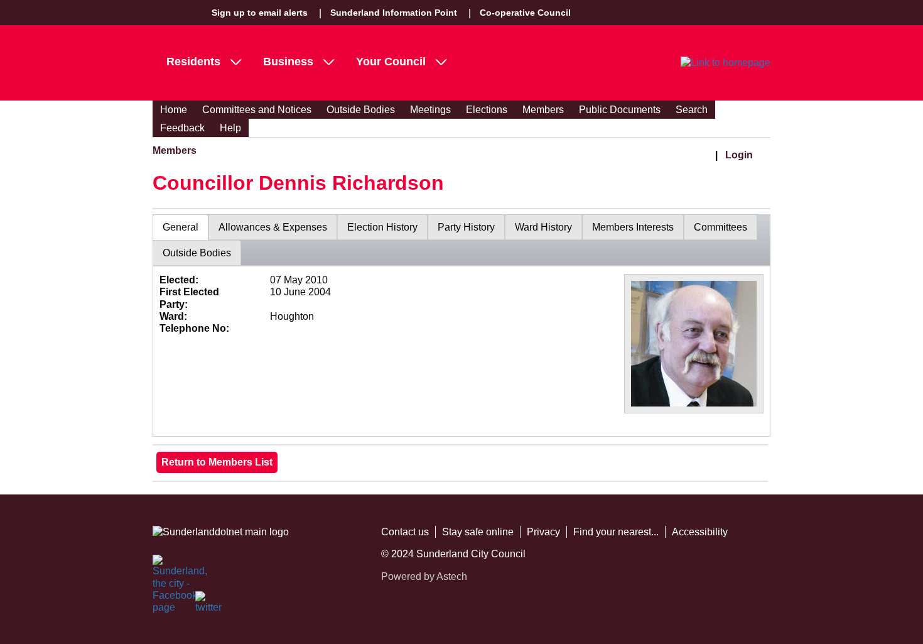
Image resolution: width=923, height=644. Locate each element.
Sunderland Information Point (393, 13)
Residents (193, 61)
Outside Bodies (361, 109)
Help (230, 128)
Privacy (543, 532)
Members (543, 109)
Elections (486, 109)
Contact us (405, 532)
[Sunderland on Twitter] (209, 605)
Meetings (430, 109)
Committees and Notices (256, 109)
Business (288, 61)
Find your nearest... (616, 532)
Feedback (182, 128)
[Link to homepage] (725, 62)
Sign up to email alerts (260, 13)
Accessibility (700, 532)
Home (173, 109)
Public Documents (620, 109)
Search (692, 109)
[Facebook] (166, 568)
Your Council (391, 61)
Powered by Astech (424, 576)
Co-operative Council (525, 13)
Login (739, 155)
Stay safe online (478, 532)
